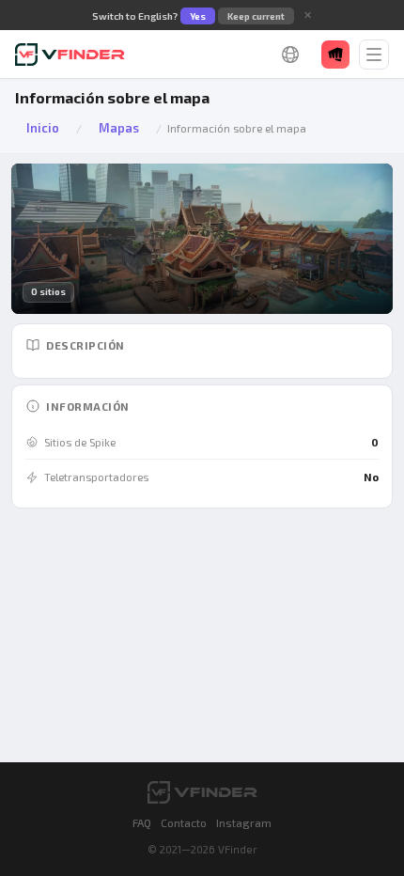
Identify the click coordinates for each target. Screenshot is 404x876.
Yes (198, 16)
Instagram (244, 822)
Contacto (184, 822)
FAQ (141, 822)
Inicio (42, 127)
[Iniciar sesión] (335, 54)
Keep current (256, 16)
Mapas (119, 127)
